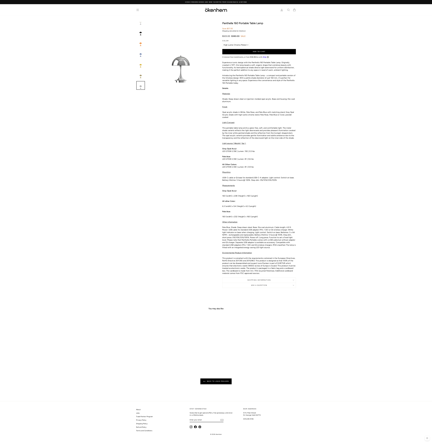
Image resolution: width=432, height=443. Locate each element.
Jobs (138, 413)
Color (225, 41)
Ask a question (259, 285)
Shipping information (259, 280)
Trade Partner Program (144, 417)
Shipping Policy (141, 424)
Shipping (225, 31)
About (138, 410)
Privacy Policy (141, 420)
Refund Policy (141, 427)
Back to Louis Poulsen (217, 381)
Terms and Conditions (144, 431)
